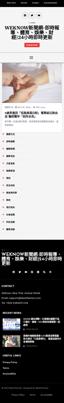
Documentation (50, 3)
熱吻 (8, 200)
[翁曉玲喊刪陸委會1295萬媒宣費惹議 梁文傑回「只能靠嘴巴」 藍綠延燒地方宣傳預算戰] (11, 341)
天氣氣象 (10, 164)
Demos (24, 3)
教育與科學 (11, 193)
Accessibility (9, 373)
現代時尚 (10, 207)
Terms (6, 368)
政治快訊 (10, 185)
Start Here (11, 3)
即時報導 (10, 142)
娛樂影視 (10, 171)
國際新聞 (10, 149)
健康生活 (9, 107)
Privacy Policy (10, 362)
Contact (35, 3)
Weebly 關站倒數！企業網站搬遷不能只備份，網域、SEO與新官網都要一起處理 (41, 321)
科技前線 (10, 222)
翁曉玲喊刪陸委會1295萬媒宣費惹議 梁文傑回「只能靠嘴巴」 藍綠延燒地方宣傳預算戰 (42, 338)
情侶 (8, 178)
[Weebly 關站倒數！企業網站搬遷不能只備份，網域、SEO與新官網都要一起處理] (11, 324)
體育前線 (10, 229)
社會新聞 (10, 215)
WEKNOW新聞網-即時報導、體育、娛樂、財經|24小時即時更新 (32, 32)
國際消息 (10, 156)
